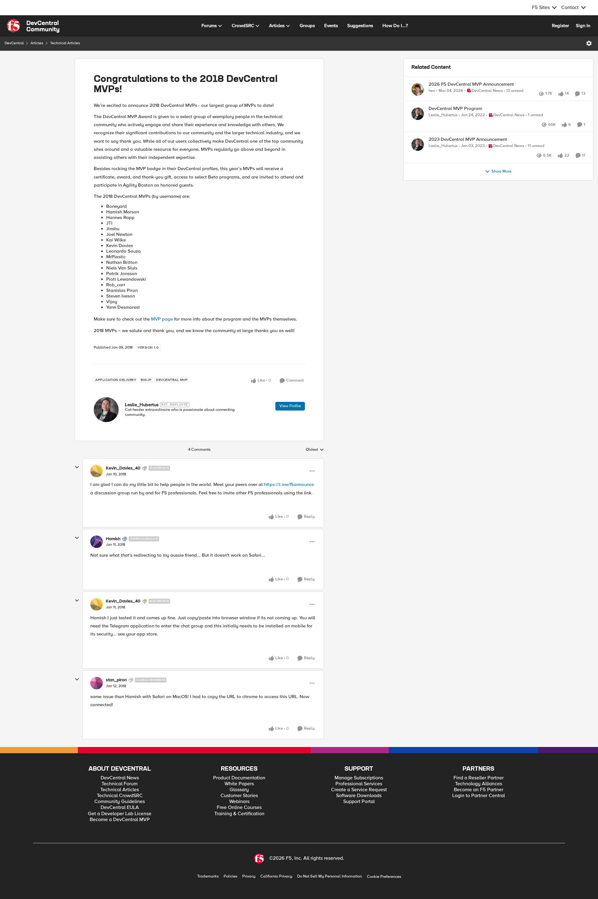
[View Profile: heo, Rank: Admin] (417, 89)
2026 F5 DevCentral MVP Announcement (471, 84)
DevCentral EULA (120, 808)
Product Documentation (239, 778)
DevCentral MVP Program (455, 115)
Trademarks (208, 876)
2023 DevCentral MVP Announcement (468, 153)
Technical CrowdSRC (120, 796)
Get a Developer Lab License (119, 814)
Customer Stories (239, 796)
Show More (501, 192)
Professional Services (358, 784)
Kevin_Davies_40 (123, 468)
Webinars (239, 802)
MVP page (162, 319)
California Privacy (276, 876)
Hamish (113, 538)
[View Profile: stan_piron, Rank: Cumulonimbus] (96, 683)
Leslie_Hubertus (142, 404)
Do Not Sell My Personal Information (329, 876)
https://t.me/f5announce (289, 484)
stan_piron (116, 680)
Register (560, 25)
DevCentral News (120, 778)
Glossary (239, 790)
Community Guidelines (119, 802)
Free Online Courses (239, 808)
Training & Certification (239, 814)
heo (432, 90)
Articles (37, 43)
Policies (230, 876)
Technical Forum (120, 784)
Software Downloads (359, 796)
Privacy (248, 876)
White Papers (239, 784)
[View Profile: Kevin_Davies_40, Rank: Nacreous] (96, 471)
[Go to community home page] (33, 25)
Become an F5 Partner (478, 790)
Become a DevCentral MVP (120, 820)
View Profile (290, 405)
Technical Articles (65, 43)
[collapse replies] (77, 467)
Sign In (583, 25)
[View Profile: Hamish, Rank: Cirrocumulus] (96, 541)
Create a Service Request (359, 790)
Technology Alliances (478, 784)
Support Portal (359, 802)
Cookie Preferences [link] (384, 876)
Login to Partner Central (478, 796)
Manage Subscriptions (359, 778)
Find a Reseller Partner (478, 778)
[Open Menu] (589, 43)
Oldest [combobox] (315, 449)
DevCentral (14, 43)
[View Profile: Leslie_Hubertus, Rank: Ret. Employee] (106, 409)
